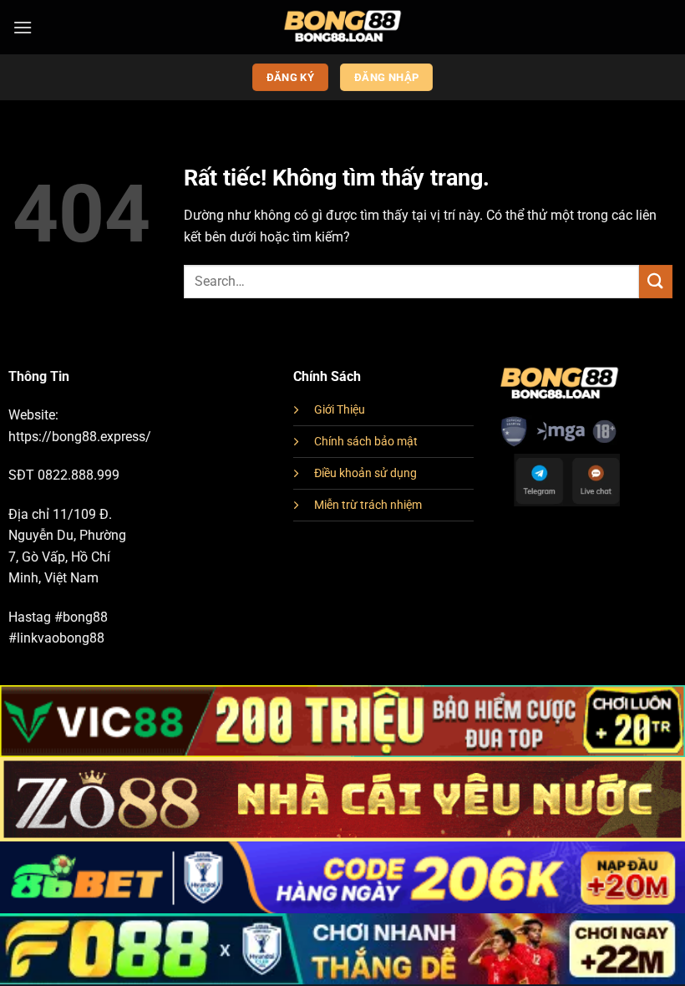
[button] (23, 27)
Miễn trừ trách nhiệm (368, 505)
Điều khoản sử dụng (365, 473)
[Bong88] (342, 27)
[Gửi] (655, 281)
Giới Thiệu (339, 410)
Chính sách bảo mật (366, 442)
